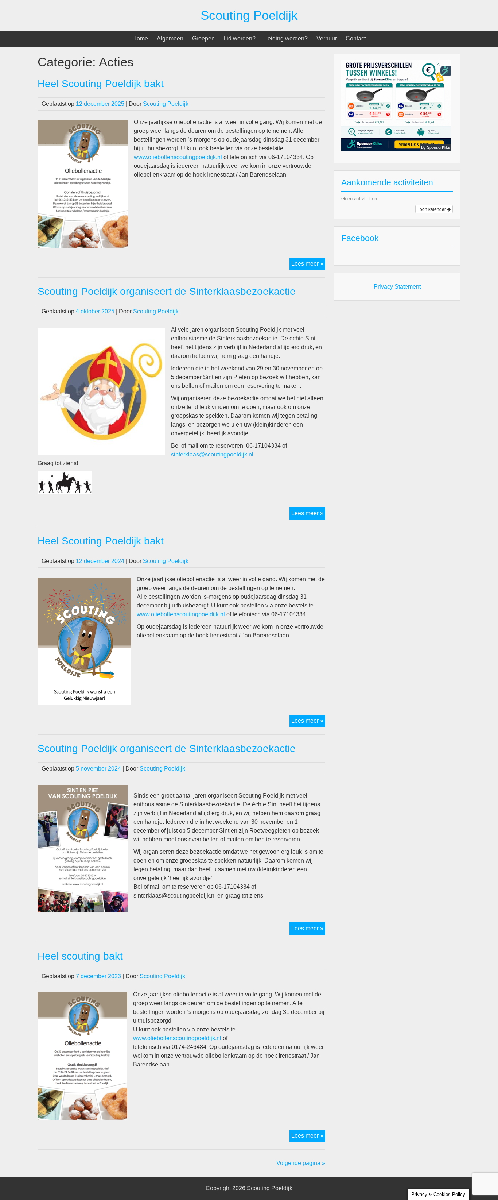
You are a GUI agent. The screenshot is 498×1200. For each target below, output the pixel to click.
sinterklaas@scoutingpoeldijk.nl (212, 454)
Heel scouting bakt (80, 956)
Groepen (203, 38)
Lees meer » (308, 265)
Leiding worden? (286, 38)
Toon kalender (432, 209)
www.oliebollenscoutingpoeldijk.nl (178, 157)
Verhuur (326, 38)
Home (140, 38)
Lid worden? (239, 38)
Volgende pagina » (300, 1163)
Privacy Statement (397, 286)
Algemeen (170, 38)
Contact (356, 38)
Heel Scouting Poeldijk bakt (101, 83)
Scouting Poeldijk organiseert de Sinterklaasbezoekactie (167, 291)
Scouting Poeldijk (249, 15)
